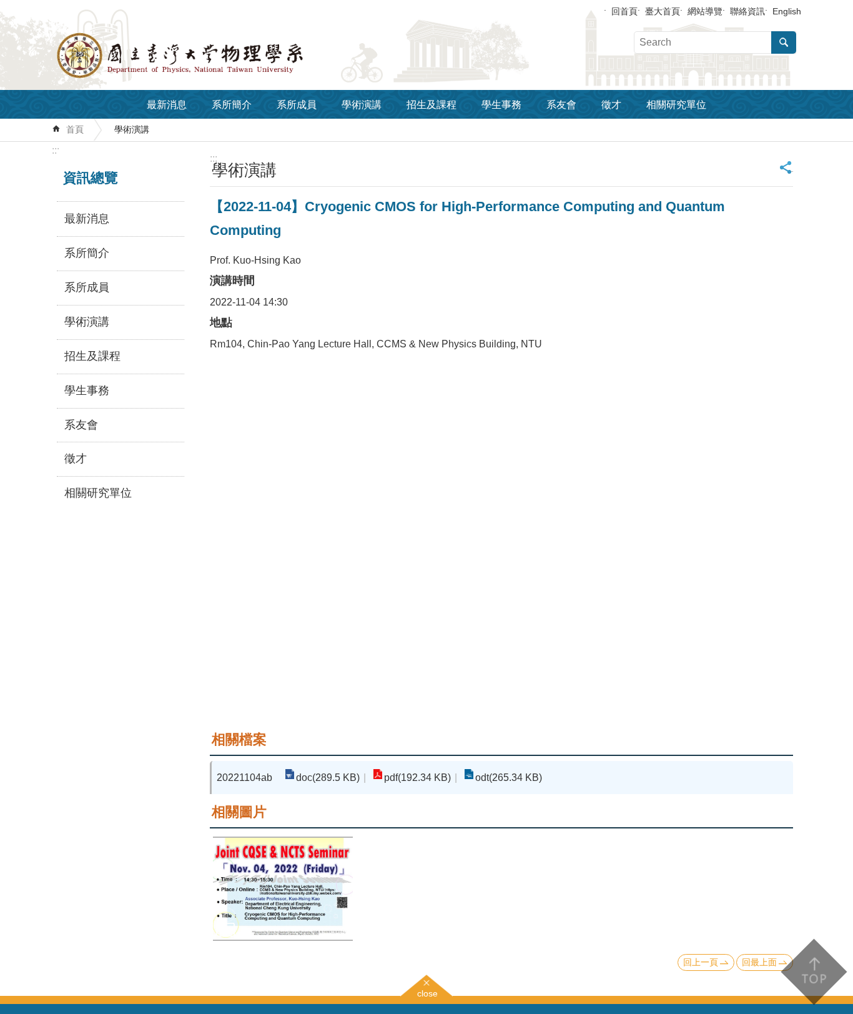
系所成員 (297, 104)
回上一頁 (700, 962)
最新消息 (167, 104)
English (786, 11)
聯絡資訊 (747, 11)
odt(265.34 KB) (508, 777)
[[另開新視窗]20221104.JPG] (283, 889)
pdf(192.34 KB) (417, 777)
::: (55, 150)
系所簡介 (232, 104)
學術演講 (362, 104)
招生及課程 (431, 104)
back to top (813, 972)
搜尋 (783, 42)
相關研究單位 (676, 104)
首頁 (75, 129)
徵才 (611, 104)
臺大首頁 (662, 11)
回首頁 (624, 11)
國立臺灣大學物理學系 (208, 56)
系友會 (561, 104)
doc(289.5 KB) (328, 777)
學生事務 (501, 104)
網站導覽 (705, 11)
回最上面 (759, 962)
